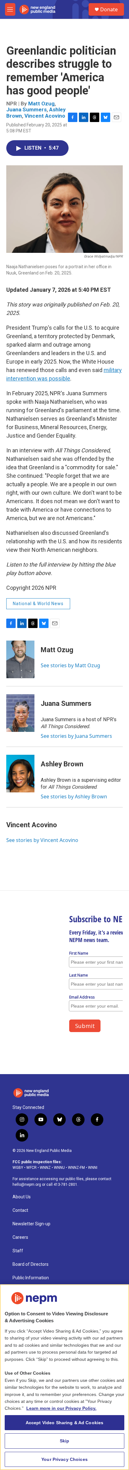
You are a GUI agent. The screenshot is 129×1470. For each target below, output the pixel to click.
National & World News (38, 603)
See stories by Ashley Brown (74, 796)
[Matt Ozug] (20, 659)
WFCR (31, 1167)
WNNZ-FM (76, 1167)
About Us (22, 1197)
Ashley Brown (62, 764)
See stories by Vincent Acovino (42, 840)
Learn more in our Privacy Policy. (61, 1408)
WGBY (18, 1167)
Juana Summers (26, 109)
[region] (64, 1377)
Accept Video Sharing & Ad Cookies (65, 1422)
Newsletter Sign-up (31, 1224)
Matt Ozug (41, 103)
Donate (109, 9)
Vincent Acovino (44, 116)
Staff (18, 1251)
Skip (65, 1440)
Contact (20, 1210)
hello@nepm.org (27, 1184)
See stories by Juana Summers (76, 735)
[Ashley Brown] (20, 773)
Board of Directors (31, 1264)
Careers (20, 1237)
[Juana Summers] (20, 713)
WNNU (59, 1167)
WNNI (92, 1167)
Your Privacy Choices (64, 1459)
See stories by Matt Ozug (70, 665)
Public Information (31, 1278)
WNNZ (45, 1167)
